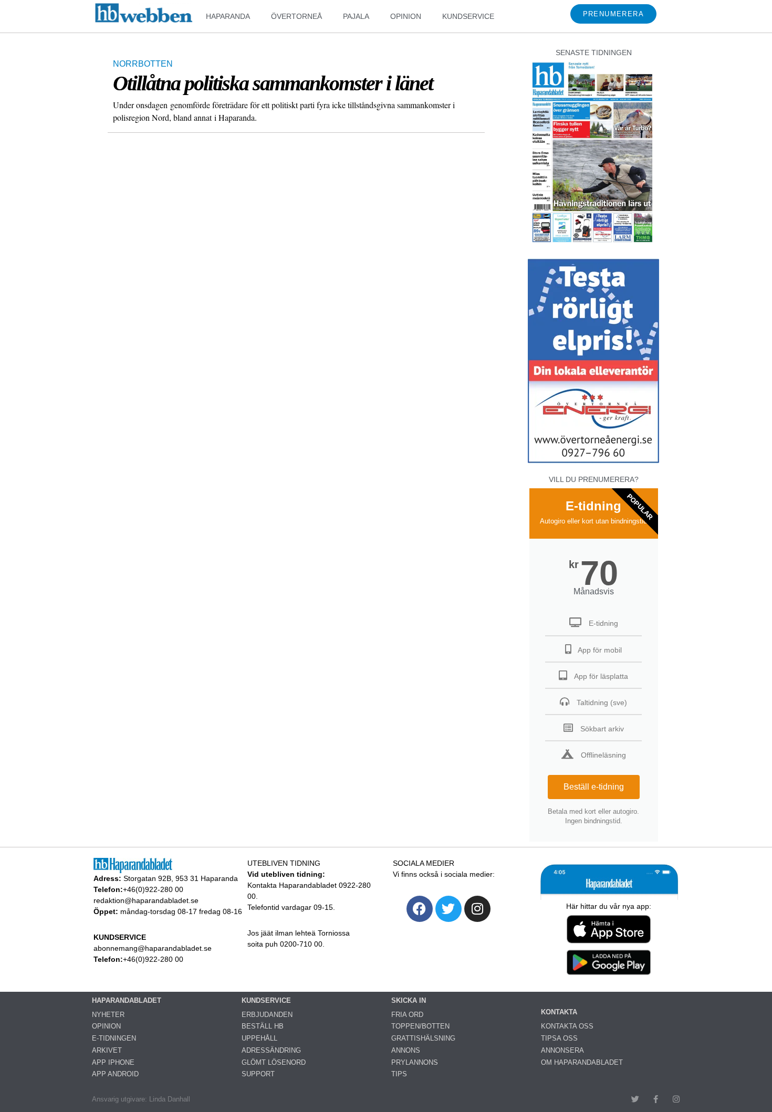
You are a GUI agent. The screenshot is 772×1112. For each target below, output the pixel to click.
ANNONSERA (562, 1050)
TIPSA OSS (559, 1038)
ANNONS (405, 1050)
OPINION (405, 16)
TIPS (399, 1074)
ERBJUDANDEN (267, 1015)
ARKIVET (107, 1050)
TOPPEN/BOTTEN (420, 1026)
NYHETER (108, 1015)
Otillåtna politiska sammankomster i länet (273, 83)
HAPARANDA (228, 16)
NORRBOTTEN (143, 63)
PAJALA (356, 16)
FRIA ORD (407, 1015)
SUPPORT (258, 1074)
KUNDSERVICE (468, 16)
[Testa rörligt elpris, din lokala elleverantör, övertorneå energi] (593, 462)
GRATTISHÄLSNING (423, 1038)
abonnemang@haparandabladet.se (152, 948)
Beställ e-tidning (594, 786)
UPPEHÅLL (259, 1038)
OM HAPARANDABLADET (582, 1062)
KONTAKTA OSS (567, 1026)
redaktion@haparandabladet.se (146, 900)
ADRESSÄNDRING (271, 1050)
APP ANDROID (115, 1074)
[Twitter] (448, 909)
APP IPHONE (113, 1062)
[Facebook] (419, 909)
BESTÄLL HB (263, 1026)
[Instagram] (477, 909)
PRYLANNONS (414, 1062)
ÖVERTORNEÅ (296, 16)
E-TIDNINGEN (114, 1038)
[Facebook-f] (656, 1099)
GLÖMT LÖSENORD (274, 1062)
